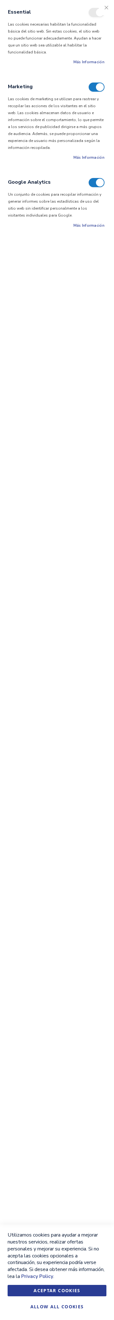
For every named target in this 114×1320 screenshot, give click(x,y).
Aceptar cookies (57, 1290)
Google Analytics (96, 182)
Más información (89, 61)
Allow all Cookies (57, 1307)
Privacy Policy (37, 1276)
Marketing (96, 87)
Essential (96, 12)
